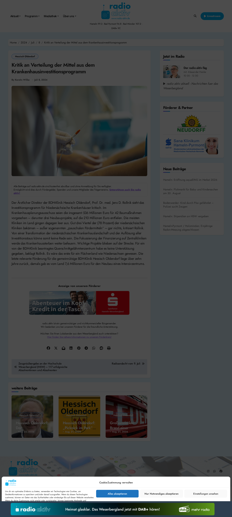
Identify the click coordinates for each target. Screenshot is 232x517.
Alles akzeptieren (117, 494)
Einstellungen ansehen (205, 494)
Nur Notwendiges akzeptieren (162, 494)
